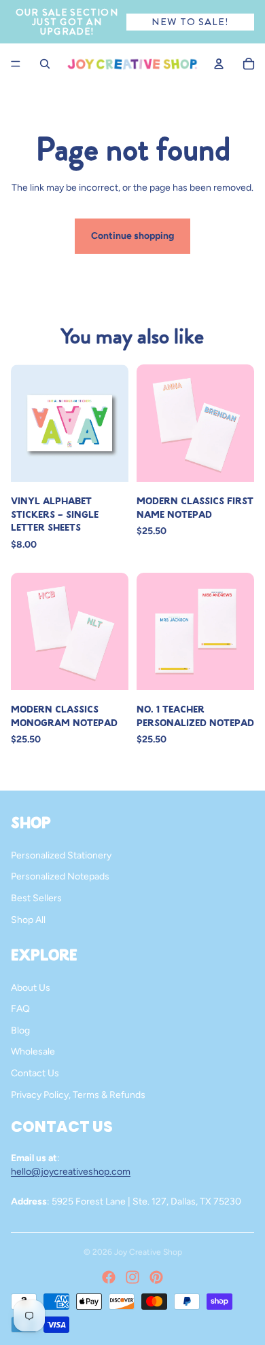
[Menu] (15, 63)
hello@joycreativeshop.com (70, 1171)
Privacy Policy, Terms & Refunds (78, 1095)
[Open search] (45, 64)
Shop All (28, 920)
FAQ (20, 1009)
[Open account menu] (219, 64)
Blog (20, 1030)
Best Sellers (36, 898)
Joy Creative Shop (148, 1252)
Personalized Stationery (61, 855)
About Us (30, 987)
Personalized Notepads (60, 876)
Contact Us (35, 1073)
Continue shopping (132, 236)
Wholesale (33, 1051)
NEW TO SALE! (190, 21)
